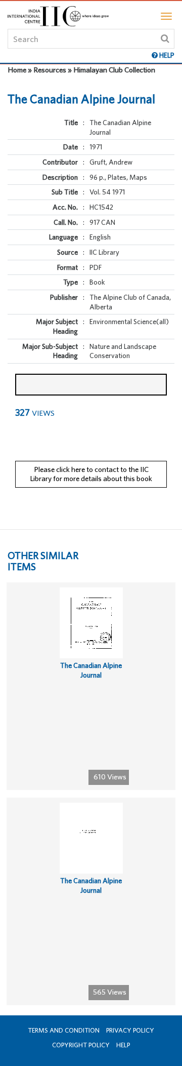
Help (123, 1045)
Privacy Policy (130, 1030)
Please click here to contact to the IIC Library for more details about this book (91, 474)
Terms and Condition (64, 1030)
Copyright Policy (81, 1045)
